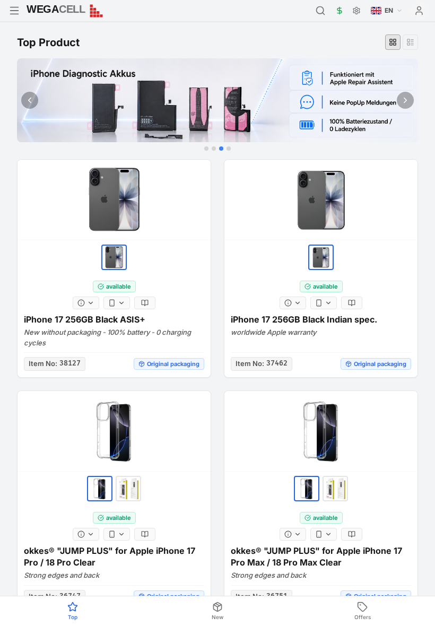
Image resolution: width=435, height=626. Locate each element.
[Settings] (356, 10)
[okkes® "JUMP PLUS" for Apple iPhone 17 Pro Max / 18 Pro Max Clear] (320, 431)
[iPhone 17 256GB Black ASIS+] (114, 200)
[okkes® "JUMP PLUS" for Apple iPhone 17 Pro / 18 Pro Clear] (114, 431)
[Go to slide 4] (229, 148)
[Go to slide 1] (206, 148)
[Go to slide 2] (214, 148)
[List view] (410, 42)
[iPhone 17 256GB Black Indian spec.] (320, 200)
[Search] (320, 10)
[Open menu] (14, 11)
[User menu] (419, 10)
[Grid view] (393, 42)
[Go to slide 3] (221, 148)
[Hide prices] (339, 10)
